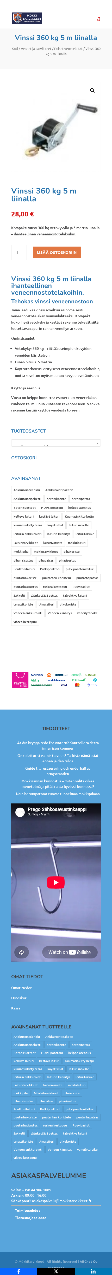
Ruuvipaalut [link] (81, 586)
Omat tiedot (21, 987)
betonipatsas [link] (81, 499)
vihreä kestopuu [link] (25, 622)
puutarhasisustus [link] (26, 586)
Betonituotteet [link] (25, 507)
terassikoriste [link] (23, 604)
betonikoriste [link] (56, 499)
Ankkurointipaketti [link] (27, 499)
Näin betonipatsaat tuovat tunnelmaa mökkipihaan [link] (58, 793)
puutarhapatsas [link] (87, 578)
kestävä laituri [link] (49, 516)
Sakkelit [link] (19, 595)
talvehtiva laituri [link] (75, 595)
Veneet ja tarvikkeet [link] (36, 48)
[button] (92, 90)
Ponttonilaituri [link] (24, 569)
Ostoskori (19, 997)
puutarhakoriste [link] (25, 578)
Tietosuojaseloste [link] (30, 1217)
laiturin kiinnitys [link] (58, 534)
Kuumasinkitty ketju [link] (79, 516)
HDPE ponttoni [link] (52, 507)
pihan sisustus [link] (23, 560)
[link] (27, 18)
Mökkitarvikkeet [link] (46, 551)
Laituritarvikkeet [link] (26, 542)
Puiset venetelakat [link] (68, 48)
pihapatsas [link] (46, 560)
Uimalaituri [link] (46, 604)
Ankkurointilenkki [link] (27, 490)
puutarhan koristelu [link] (56, 578)
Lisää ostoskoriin (57, 252)
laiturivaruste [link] (53, 542)
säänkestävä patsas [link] (44, 595)
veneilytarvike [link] (87, 613)
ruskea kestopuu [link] (55, 586)
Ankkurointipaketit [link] (59, 490)
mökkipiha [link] (21, 551)
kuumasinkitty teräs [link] (28, 525)
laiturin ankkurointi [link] (27, 534)
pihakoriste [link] (72, 551)
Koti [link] (15, 48)
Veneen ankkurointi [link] (28, 613)
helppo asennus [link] (79, 507)
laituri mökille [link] (79, 525)
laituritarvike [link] (85, 534)
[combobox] (56, 443)
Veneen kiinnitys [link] (60, 613)
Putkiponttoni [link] (50, 569)
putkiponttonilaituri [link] (80, 569)
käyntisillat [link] (55, 525)
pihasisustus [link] (67, 560)
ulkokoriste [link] (68, 604)
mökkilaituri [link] (76, 542)
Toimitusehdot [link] (27, 1210)
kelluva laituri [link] (24, 516)
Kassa (15, 1008)
